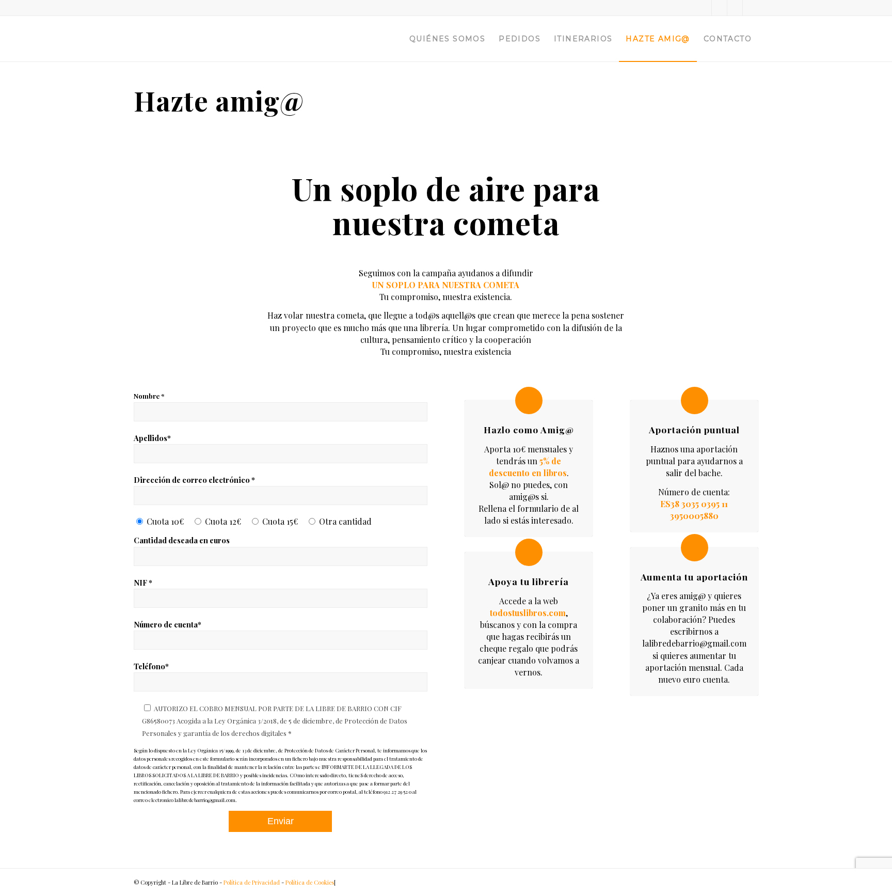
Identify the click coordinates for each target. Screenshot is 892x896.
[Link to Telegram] (750, 7)
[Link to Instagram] (734, 7)
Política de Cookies (309, 882)
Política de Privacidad (252, 882)
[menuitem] (447, 38)
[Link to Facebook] (719, 7)
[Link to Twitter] (703, 7)
